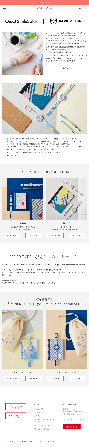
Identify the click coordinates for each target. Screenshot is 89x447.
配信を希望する (71, 427)
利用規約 (37, 416)
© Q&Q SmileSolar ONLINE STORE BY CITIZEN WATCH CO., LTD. (29, 441)
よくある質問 (39, 412)
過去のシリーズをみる (41, 429)
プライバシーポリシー (42, 425)
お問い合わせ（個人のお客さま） (15, 407)
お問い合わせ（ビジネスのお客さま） (16, 416)
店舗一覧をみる (12, 155)
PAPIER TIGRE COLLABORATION (44, 172)
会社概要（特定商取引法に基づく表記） (44, 420)
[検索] (80, 8)
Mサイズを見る (12, 235)
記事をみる (66, 68)
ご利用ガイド (39, 409)
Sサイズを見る (34, 235)
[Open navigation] (4, 8)
